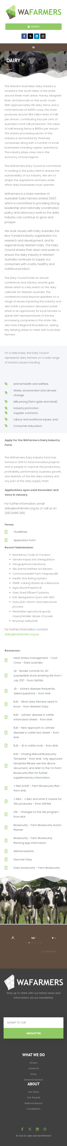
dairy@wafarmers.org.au (22, 634)
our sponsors (49, 951)
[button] (33, 47)
